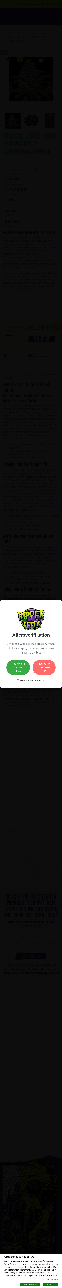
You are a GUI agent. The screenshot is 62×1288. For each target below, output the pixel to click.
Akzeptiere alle (30, 1284)
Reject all (51, 1284)
